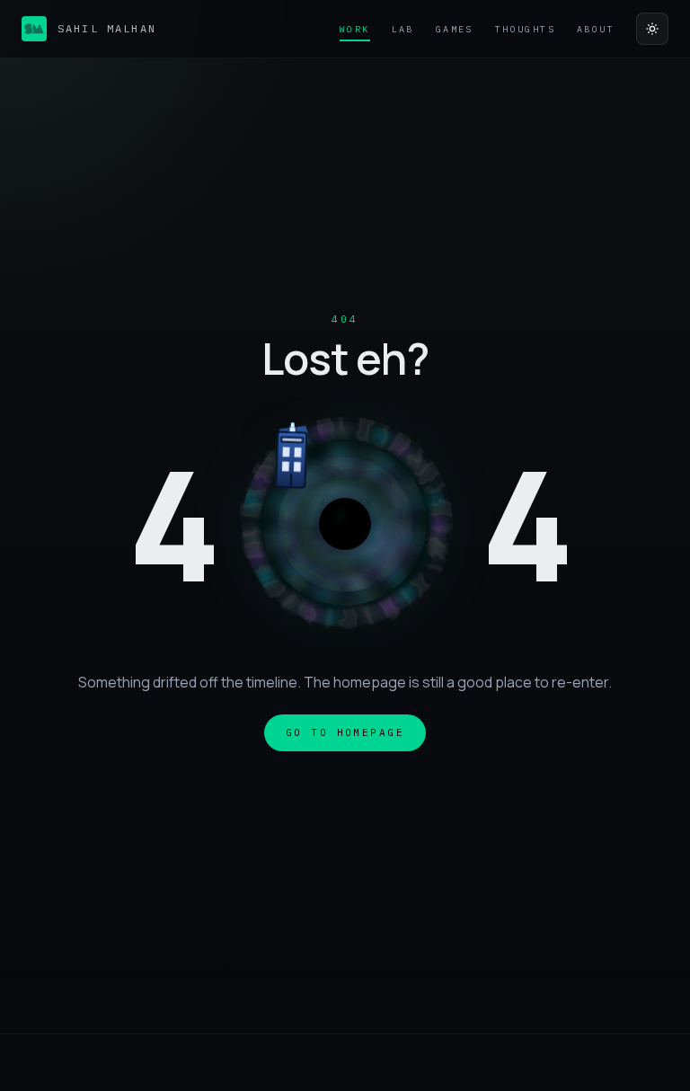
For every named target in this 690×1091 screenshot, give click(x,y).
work (355, 29)
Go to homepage (345, 732)
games (454, 29)
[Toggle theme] (652, 29)
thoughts (525, 29)
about (596, 29)
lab (403, 29)
